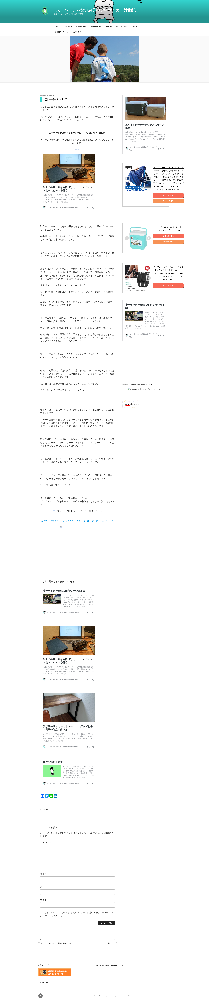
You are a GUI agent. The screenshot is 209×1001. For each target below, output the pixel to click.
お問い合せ (77, 32)
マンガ (134, 26)
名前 (43, 874)
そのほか (45, 809)
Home (57, 26)
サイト (43, 899)
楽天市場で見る (168, 195)
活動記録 (109, 26)
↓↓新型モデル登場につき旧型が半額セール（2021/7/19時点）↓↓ (78, 133)
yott (54, 95)
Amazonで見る (168, 201)
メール (44, 887)
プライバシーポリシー (101, 996)
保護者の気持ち (96, 26)
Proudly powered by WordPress (122, 996)
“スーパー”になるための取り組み (75, 26)
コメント (45, 842)
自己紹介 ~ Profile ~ (62, 32)
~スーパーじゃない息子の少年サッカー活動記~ (96, 10)
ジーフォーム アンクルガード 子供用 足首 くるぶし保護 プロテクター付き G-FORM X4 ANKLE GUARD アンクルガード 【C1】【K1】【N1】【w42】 (168, 273)
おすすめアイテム (122, 26)
